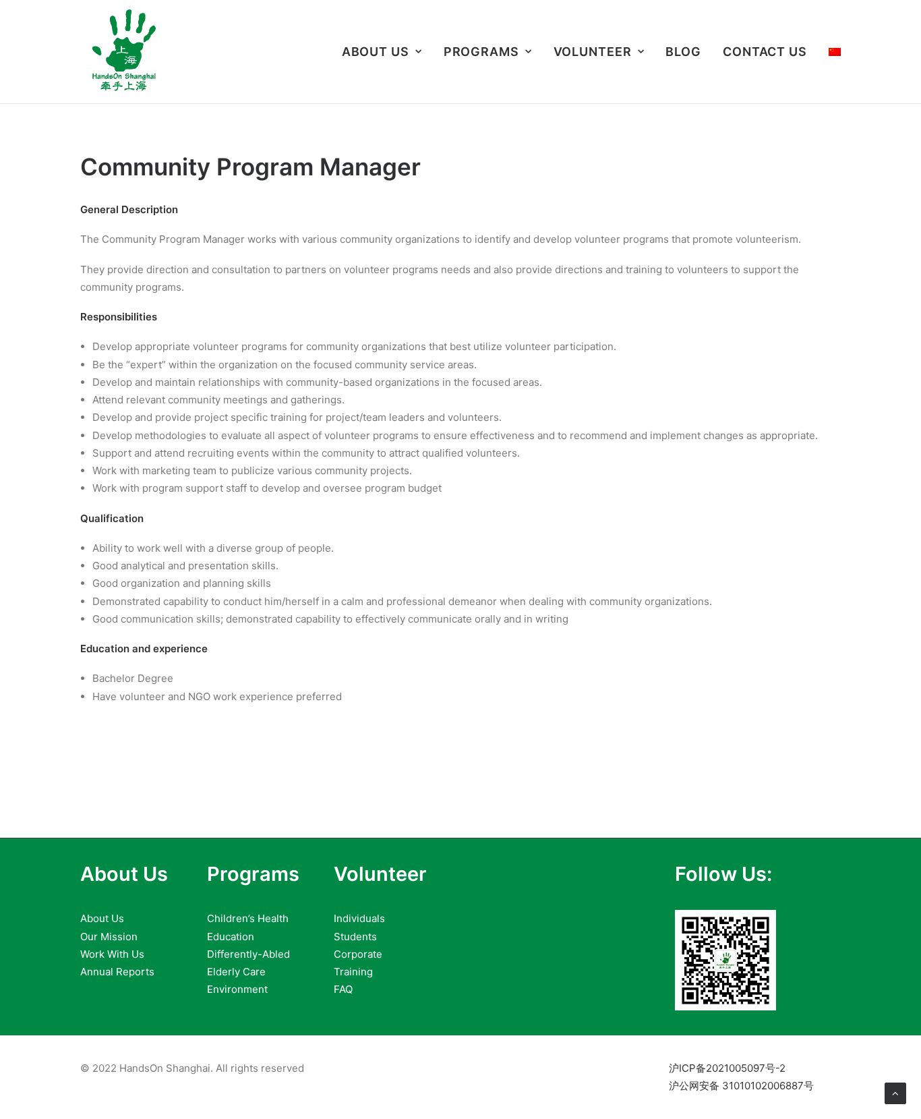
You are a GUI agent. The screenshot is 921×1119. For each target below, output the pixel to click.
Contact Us (765, 52)
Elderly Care (236, 971)
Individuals (359, 918)
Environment (237, 989)
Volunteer (593, 52)
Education (230, 936)
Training (353, 971)
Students (355, 936)
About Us (375, 52)
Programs (481, 52)
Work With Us (112, 954)
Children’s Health (248, 918)
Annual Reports (117, 971)
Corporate (358, 954)
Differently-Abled (248, 954)
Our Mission (109, 936)
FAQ (343, 989)
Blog (683, 52)
